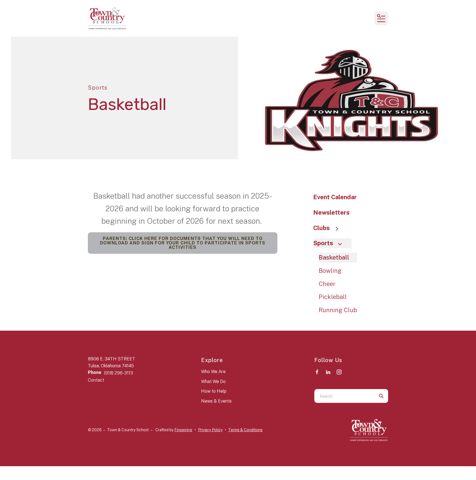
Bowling (330, 270)
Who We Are (213, 371)
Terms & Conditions (245, 430)
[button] (381, 18)
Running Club (338, 310)
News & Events (216, 401)
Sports (323, 243)
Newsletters (331, 212)
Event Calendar (335, 197)
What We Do (213, 381)
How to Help (213, 391)
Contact (96, 380)
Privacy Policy (210, 430)
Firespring (183, 430)
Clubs (321, 227)
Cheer (327, 283)
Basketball (334, 257)
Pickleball (333, 296)
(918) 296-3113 (118, 373)
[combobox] (344, 396)
